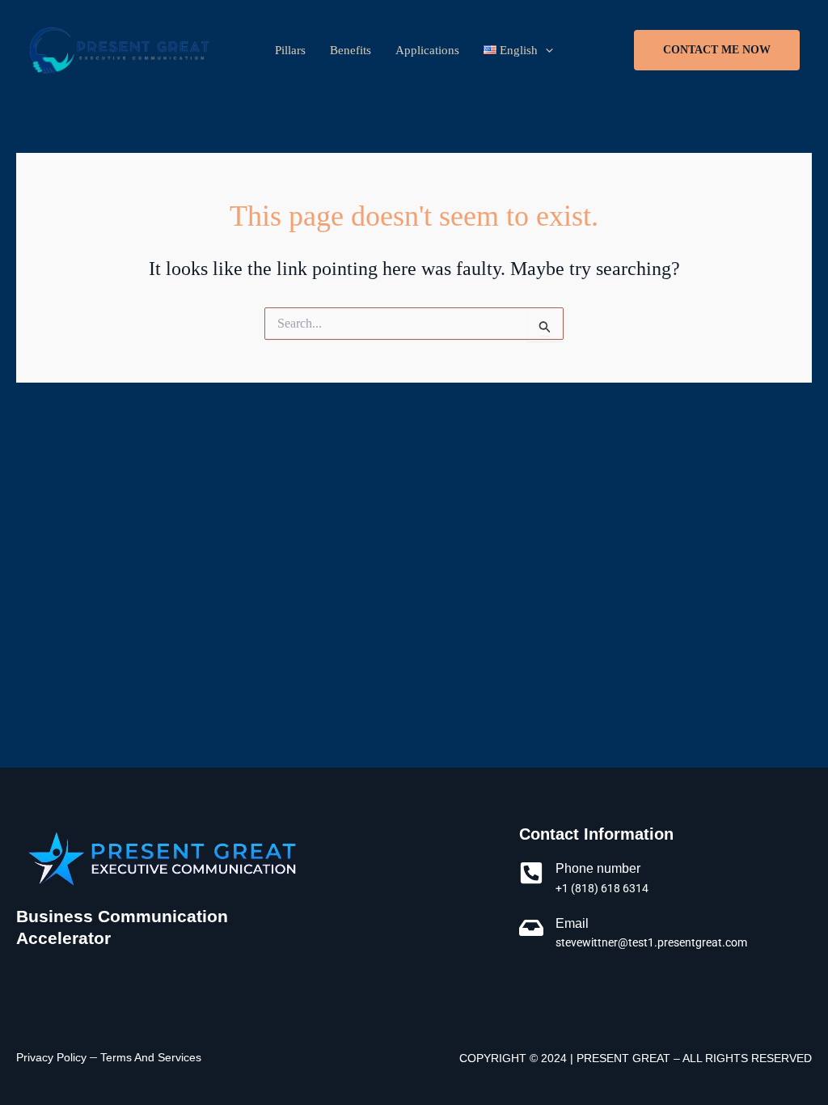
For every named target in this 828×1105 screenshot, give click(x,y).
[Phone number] (531, 873)
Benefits (350, 50)
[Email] (531, 928)
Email (572, 923)
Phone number (598, 868)
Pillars (290, 50)
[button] (717, 50)
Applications (427, 50)
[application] (545, 50)
